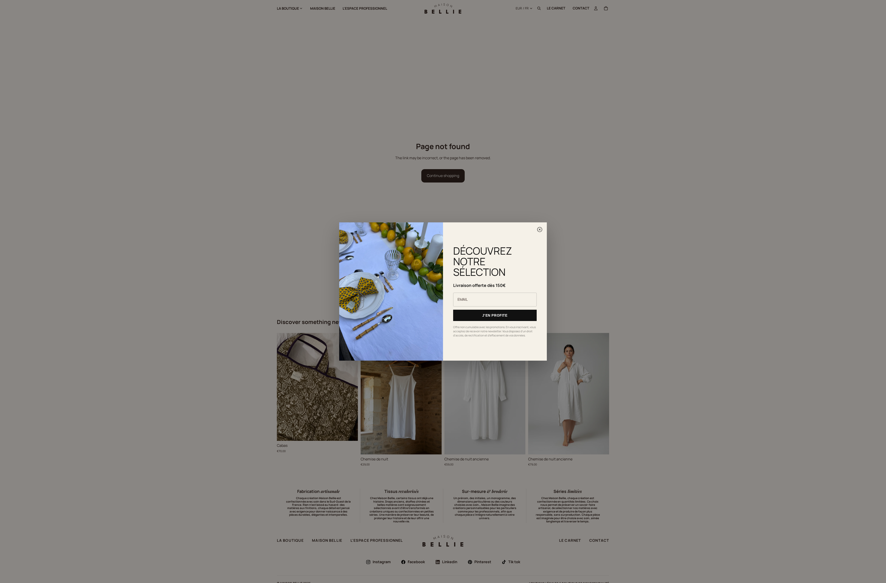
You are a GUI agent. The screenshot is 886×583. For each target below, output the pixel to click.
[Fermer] (539, 229)
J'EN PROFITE (494, 315)
